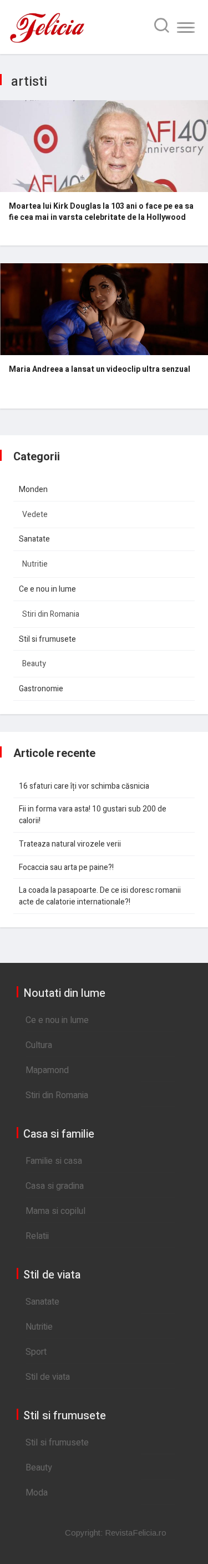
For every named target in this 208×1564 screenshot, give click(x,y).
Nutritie (35, 564)
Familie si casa (54, 1161)
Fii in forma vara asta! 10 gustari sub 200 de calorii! (92, 815)
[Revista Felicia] (47, 42)
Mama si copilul (55, 1211)
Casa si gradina (55, 1186)
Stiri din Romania (50, 614)
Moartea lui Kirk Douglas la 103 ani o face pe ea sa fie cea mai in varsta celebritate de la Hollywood (101, 212)
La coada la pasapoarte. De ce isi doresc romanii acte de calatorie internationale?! (100, 896)
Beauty (34, 664)
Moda (37, 1492)
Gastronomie (41, 689)
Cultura (39, 1045)
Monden (33, 489)
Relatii (37, 1236)
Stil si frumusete (47, 639)
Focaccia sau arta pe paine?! (66, 867)
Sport (36, 1352)
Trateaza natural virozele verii (70, 844)
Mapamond (47, 1070)
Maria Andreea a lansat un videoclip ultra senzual (99, 369)
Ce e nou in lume (47, 589)
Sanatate (34, 539)
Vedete (35, 514)
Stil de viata (48, 1377)
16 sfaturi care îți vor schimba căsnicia (84, 786)
